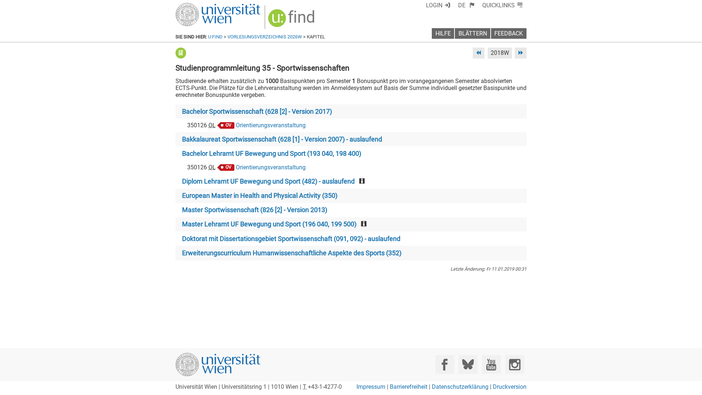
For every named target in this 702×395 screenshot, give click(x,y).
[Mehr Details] (181, 52)
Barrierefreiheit (408, 386)
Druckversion (509, 386)
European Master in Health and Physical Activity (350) (259, 195)
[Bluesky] (467, 364)
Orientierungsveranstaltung (271, 125)
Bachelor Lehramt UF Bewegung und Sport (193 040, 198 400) (271, 153)
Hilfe (443, 33)
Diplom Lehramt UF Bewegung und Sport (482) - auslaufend (268, 181)
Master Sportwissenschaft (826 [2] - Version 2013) (254, 210)
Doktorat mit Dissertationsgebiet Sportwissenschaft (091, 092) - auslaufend (291, 238)
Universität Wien (201, 6)
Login (434, 5)
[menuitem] (466, 5)
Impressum (370, 386)
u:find (215, 37)
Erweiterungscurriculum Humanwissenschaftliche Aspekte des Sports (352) (291, 253)
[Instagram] (514, 364)
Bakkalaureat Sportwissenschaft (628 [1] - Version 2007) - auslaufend (282, 139)
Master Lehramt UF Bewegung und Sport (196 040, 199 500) (269, 224)
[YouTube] (491, 364)
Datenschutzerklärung (460, 386)
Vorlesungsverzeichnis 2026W (264, 37)
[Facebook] (444, 364)
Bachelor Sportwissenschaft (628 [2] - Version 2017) (257, 111)
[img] (292, 20)
